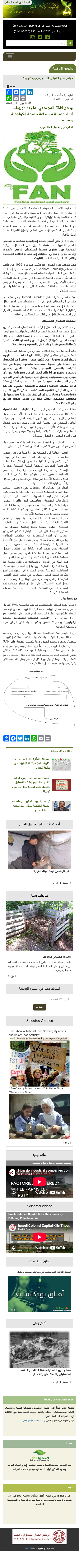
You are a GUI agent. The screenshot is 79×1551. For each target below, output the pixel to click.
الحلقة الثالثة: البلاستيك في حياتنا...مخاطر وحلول (44, 1272)
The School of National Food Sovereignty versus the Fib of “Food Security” (37, 1033)
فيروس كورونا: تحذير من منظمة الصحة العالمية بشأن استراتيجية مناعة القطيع (31, 806)
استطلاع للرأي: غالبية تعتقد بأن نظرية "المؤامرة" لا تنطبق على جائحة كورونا (32, 763)
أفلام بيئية (39, 1155)
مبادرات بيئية (39, 896)
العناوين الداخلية (64, 99)
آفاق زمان (39, 1323)
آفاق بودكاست (39, 1261)
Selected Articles (39, 1021)
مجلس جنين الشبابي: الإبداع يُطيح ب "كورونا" (48, 78)
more (66, 1142)
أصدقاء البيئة (54, 95)
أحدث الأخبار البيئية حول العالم (39, 824)
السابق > (66, 883)
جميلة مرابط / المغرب (52, 127)
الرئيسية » (67, 95)
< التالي (57, 883)
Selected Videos (39, 1206)
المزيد (12, 976)
